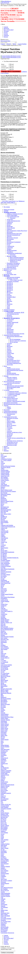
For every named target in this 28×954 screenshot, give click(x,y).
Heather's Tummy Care (6, 622)
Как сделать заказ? (9, 29)
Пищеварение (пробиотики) (14, 253)
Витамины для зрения (13, 281)
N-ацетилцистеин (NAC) (13, 360)
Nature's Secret (4, 728)
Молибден (9, 304)
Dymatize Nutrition (5, 560)
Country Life (4, 542)
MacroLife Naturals (5, 676)
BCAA (8, 337)
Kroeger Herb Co (5, 657)
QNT (2, 803)
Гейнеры (6, 376)
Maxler (2, 683)
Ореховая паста (11, 414)
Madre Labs (4, 677)
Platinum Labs (4, 787)
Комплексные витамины (13, 277)
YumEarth (3, 925)
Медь (8, 302)
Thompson (3, 882)
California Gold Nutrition (7, 525)
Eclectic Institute (5, 564)
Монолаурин (10, 329)
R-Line (2, 811)
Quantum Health (5, 805)
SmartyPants (4, 852)
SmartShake (4, 851)
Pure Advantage (4, 798)
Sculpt (2, 842)
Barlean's (3, 487)
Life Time (3, 670)
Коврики (9, 436)
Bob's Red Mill (4, 511)
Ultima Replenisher (5, 893)
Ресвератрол (10, 332)
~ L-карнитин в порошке (13, 394)
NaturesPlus (4, 732)
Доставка (6, 31)
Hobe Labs (6, 447)
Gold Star (3, 608)
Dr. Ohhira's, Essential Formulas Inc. (10, 557)
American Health (5, 473)
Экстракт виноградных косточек (15, 333)
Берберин (9, 223)
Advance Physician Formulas (8, 466)
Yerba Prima (4, 923)
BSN (2, 523)
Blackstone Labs (5, 507)
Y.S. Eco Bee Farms (6, 921)
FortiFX (3, 593)
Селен (8, 305)
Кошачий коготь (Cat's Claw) (14, 233)
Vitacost (3, 903)
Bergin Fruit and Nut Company (8, 491)
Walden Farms (4, 910)
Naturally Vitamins (5, 719)
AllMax (2, 468)
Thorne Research (5, 883)
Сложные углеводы (12, 378)
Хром (8, 306)
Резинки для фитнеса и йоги (14, 432)
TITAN (2, 884)
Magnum (3, 679)
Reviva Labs (4, 824)
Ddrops (2, 546)
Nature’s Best (4, 735)
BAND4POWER (5, 485)
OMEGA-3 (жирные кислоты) (15, 213)
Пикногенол (10, 330)
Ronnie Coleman (5, 825)
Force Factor (4, 590)
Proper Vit (3, 796)
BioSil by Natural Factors (7, 501)
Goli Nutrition (4, 609)
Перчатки (9, 424)
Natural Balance (5, 714)
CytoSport (3, 545)
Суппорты (9, 428)
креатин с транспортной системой (16, 401)
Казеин (9, 371)
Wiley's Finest (4, 914)
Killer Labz (3, 653)
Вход (9, 41)
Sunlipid (3, 868)
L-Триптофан (10, 357)
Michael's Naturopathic (6, 688)
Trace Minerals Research (7, 887)
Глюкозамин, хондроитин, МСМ (15, 312)
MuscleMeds (4, 700)
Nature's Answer (5, 724)
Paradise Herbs (4, 782)
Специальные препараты (10, 411)
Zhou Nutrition (4, 928)
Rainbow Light (4, 814)
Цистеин (9, 352)
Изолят (9, 367)
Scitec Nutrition (4, 839)
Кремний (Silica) (11, 297)
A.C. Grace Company (6, 460)
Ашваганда (10, 222)
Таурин (9, 347)
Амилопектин (10, 380)
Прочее (6, 446)
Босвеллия (9, 316)
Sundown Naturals (5, 866)
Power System (4, 790)
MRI (2, 694)
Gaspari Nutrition (22, 44)
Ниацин (9, 240)
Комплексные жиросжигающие (15, 385)
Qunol (2, 810)
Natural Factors (4, 715)
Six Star (3, 849)
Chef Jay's (3, 533)
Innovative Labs (5, 639)
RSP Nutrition (4, 828)
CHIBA (3, 535)
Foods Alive (4, 588)
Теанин (9, 349)
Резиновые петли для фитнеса (15, 440)
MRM (2, 696)
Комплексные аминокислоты (14, 336)
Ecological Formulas (6, 566)
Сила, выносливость (9, 397)
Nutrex (2, 756)
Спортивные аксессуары (10, 416)
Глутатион (9, 321)
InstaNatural (4, 642)
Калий (8, 294)
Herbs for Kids (4, 626)
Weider (2, 911)
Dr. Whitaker (4, 559)
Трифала (9, 249)
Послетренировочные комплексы (12, 404)
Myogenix (3, 705)
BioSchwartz (4, 500)
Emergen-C (3, 573)
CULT (2, 543)
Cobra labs (3, 539)
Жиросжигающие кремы (13, 387)
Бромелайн (10, 226)
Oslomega (3, 777)
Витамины (7, 275)
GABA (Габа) (10, 353)
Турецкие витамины (9, 309)
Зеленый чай (10, 323)
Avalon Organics (5, 480)
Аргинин (9, 343)
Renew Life (3, 822)
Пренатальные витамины (16, 259)
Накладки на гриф (12, 445)
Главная (6, 27)
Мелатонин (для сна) (12, 237)
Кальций (9, 295)
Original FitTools (5, 774)
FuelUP (2, 595)
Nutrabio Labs (4, 750)
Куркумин (9, 326)
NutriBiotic (3, 759)
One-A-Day (4, 769)
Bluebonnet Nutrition (6, 509)
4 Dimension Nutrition (6, 459)
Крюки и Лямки (11, 422)
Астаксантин (10, 319)
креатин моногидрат (12, 398)
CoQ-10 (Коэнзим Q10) (13, 216)
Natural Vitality (4, 718)
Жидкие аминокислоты (13, 361)
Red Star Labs (4, 817)
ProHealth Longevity (6, 793)
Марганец (9, 301)
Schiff (2, 838)
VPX (2, 908)
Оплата (6, 32)
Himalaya (3, 631)
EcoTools (3, 567)
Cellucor (3, 529)
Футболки (9, 435)
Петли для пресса (11, 425)
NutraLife (3, 753)
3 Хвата (3, 457)
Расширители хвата (12, 443)
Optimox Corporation (6, 770)
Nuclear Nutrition (5, 746)
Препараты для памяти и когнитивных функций (13, 263)
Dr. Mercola (4, 554)
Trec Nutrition (4, 889)
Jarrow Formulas (5, 648)
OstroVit (3, 779)
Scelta (2, 835)
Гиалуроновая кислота (13, 314)
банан (2, 64)
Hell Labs (3, 624)
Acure (2, 464)
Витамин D (10, 287)
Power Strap (4, 789)
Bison (2, 505)
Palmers (3, 780)
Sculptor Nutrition (5, 844)
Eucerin (2, 578)
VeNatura (3, 901)
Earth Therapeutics (5, 563)
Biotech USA (4, 502)
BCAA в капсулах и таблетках (18, 340)
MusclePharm (4, 701)
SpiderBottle (4, 862)
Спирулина (10, 247)
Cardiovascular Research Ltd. (8, 526)
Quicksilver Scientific (6, 808)
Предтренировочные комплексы (12, 381)
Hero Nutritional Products (7, 628)
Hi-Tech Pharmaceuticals (7, 629)
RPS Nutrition (4, 827)
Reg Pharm (3, 820)
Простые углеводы (12, 377)
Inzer (2, 643)
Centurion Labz (4, 531)
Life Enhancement (5, 666)
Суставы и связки (9, 311)
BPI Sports (3, 518)
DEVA (2, 549)
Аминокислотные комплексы (11, 335)
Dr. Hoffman (4, 553)
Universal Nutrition (5, 896)
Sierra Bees (3, 846)
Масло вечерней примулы (17, 257)
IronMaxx (3, 645)
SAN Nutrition (4, 832)
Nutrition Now (4, 763)
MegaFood (3, 684)
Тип (5, 61)
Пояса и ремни (11, 421)
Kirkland (3, 655)
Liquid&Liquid (4, 674)
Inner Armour (4, 638)
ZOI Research (4, 930)
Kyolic (2, 659)
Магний (9, 299)
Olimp (2, 766)
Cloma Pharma (4, 538)
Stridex (2, 865)
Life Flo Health (4, 669)
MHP (2, 687)
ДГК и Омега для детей (16, 280)
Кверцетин (10, 325)
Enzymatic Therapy (5, 574)
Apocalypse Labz (5, 476)
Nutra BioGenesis (5, 749)
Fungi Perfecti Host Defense (8, 597)
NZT (2, 765)
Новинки (6, 450)
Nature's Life (4, 727)
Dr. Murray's (4, 556)
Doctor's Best (4, 550)
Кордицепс (10, 232)
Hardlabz (3, 617)
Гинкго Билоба (11, 228)
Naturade (3, 712)
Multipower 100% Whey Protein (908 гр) (12, 201)
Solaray (2, 853)
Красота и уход (8, 270)
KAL (2, 650)
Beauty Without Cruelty (6, 490)
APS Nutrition (4, 477)
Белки (14, 44)
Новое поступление (9, 209)
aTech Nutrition (4, 478)
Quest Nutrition (4, 807)
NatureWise (3, 734)
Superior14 (3, 872)
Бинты (8, 419)
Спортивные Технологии (7, 932)
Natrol (2, 711)
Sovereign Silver (5, 860)
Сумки (8, 429)
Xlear (2, 454)
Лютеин (9, 328)
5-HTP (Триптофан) (12, 215)
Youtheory (3, 924)
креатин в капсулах (12, 400)
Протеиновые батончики (10, 412)
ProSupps (3, 797)
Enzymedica (4, 576)
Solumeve (3, 856)
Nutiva (2, 748)
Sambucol (3, 831)
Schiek (2, 837)
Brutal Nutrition (4, 522)
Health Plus (3, 618)
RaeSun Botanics (5, 813)
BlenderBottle (4, 508)
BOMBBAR (4, 516)
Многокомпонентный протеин (15, 370)
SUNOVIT (3, 869)
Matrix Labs (4, 681)
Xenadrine (3, 920)
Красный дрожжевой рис (13, 235)
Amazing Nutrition (5, 471)
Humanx (3, 635)
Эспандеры (10, 433)
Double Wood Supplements (7, 552)
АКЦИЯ (6, 211)
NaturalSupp (4, 721)
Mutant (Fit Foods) (5, 704)
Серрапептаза (10, 246)
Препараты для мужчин (10, 268)
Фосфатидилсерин (12, 250)
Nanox (2, 708)
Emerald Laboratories (6, 571)
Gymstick (3, 615)
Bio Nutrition (4, 495)
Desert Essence (4, 547)
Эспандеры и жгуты (12, 442)
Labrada (3, 663)
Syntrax (2, 877)
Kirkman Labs (4, 656)
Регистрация (4, 41)
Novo (2, 741)
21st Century (4, 456)
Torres (2, 886)
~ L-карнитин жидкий (13, 391)
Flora (2, 587)
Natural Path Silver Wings (7, 717)
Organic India (4, 773)
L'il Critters (3, 660)
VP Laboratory (4, 907)
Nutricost (3, 762)
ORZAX (3, 776)
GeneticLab (3, 605)
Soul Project (4, 858)
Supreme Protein (5, 873)
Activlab (3, 463)
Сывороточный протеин (13, 369)
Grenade (3, 612)
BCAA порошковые (15, 339)
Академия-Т (4, 931)
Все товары (7, 207)
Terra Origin (4, 879)
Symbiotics (3, 876)
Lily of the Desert (5, 673)
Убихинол (12, 218)
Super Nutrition (4, 870)
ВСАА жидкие (14, 342)
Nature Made (4, 722)
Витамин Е (10, 288)
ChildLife (3, 536)
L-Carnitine (6, 390)
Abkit (2, 461)
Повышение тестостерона (10, 402)
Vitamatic (3, 906)
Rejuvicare (3, 821)
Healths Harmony (5, 619)
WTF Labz (3, 917)
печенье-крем (4, 67)
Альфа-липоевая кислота (13, 220)
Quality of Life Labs (6, 804)
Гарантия (6, 35)
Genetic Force (4, 604)
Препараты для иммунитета (12, 318)
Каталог (6, 36)
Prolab (2, 794)
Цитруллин (10, 364)
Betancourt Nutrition (6, 494)
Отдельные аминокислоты (14, 363)
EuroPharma (4, 580)
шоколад (3, 69)
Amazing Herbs (4, 470)
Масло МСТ (10, 388)
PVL (2, 801)
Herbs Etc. (3, 625)
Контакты (6, 28)
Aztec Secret (4, 484)
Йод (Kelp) (10, 292)
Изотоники (7, 409)
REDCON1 (4, 818)
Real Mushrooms (5, 815)
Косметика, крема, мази (10, 274)
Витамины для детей (12, 278)
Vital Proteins (4, 904)
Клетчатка (12, 254)
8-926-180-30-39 (5, 2)
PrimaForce (3, 791)
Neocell (2, 738)
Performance (4, 783)
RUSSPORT (4, 829)
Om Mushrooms (5, 767)
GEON (2, 607)
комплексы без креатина (13, 383)
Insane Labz (4, 641)
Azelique (3, 483)
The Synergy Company (6, 880)
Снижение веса (8, 384)
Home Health (4, 633)
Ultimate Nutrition (5, 894)
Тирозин (9, 350)
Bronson (3, 519)
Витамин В (10, 284)
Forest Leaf (3, 591)
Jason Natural (4, 649)
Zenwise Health (4, 927)
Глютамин (9, 356)
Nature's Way (4, 731)
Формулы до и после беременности (15, 261)
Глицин (9, 354)
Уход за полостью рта (12, 266)
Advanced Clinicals (5, 467)
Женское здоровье (11, 256)
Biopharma (3, 498)
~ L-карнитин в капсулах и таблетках (17, 392)
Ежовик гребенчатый (12, 322)
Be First (3, 488)
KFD (2, 652)
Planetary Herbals (5, 786)
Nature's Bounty (5, 725)
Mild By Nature (4, 690)
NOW (2, 742)
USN (2, 897)
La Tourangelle (4, 662)
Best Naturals (4, 492)
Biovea (2, 504)
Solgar (2, 855)
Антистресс (10, 219)
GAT (2, 602)
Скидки (6, 34)
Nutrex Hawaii (4, 758)
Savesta (2, 834)
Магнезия (9, 426)
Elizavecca (3, 570)
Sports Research (5, 863)
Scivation (3, 841)
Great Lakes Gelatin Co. (7, 611)
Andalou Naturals (5, 474)
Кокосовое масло (11, 267)
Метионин (9, 346)
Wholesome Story (5, 913)
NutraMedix (4, 755)
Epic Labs (3, 577)
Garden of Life (4, 600)
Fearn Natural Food (5, 583)
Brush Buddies (4, 521)
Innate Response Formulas (7, 636)
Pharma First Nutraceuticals (7, 784)
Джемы (9, 415)
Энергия (6, 405)
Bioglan (3, 497)
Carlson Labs (4, 528)
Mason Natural (4, 680)
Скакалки (9, 431)
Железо (9, 291)
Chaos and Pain (4, 532)
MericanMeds (4, 686)
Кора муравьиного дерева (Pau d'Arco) (17, 230)
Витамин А (10, 283)
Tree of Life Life (5, 890)
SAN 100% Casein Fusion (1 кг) (10, 201)
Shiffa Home (4, 845)
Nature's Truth (4, 729)
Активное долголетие (10, 212)
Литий (8, 298)
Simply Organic (4, 848)
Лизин (8, 345)
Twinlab (3, 892)
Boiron (2, 515)
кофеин (9, 407)
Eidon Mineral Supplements (7, 569)
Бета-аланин (10, 359)
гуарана (9, 408)
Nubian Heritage (5, 745)
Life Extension (4, 667)
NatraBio (3, 710)
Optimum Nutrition (5, 772)
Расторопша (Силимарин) (14, 242)
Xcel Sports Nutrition (6, 918)
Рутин (8, 244)
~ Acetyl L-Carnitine (12, 395)
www (5, 449)
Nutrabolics (3, 752)
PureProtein (3, 800)
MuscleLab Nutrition (6, 698)
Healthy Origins (4, 621)
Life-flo (2, 672)
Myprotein (3, 707)
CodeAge (3, 540)
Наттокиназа (10, 239)
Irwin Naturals (4, 646)
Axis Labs (3, 481)
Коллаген (9, 273)
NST (2, 743)
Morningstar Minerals (6, 693)
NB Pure (3, 736)
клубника (3, 66)
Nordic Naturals (4, 739)
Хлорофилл (10, 251)
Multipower (3, 697)
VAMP (2, 900)
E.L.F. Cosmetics (5, 562)
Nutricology (4, 760)
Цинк (8, 308)
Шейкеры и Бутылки (12, 418)
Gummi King (4, 614)
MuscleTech (4, 703)
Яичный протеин (11, 373)
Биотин (9, 271)
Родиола (9, 243)
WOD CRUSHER (5, 915)
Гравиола (9, 229)
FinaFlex (3, 584)
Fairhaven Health (5, 581)
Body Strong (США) (6, 514)
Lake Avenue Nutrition (6, 664)
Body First (3, 512)
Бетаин (9, 225)
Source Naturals (4, 859)
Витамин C (10, 285)
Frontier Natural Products (7, 594)
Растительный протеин (13, 374)
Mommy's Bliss (4, 691)
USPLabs (3, 899)
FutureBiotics (4, 598)
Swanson (3, 875)
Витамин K (10, 290)
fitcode (2, 586)
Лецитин (9, 236)
